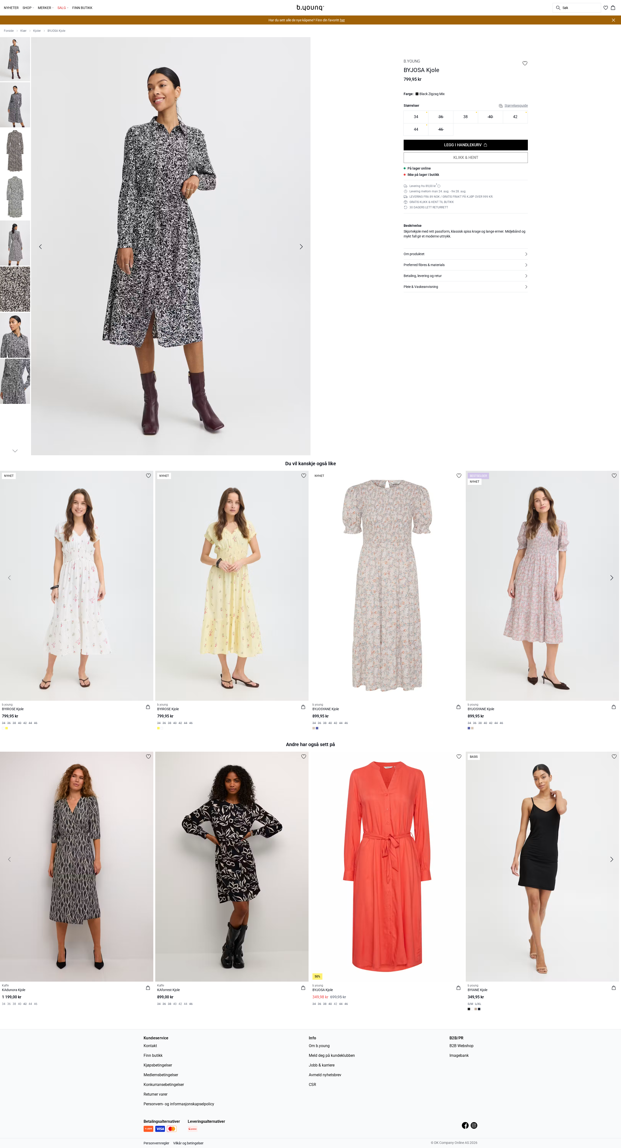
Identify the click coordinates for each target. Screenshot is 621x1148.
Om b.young (319, 1045)
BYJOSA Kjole (56, 31)
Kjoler (37, 31)
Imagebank (459, 1055)
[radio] (416, 117)
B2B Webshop (461, 1045)
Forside (9, 31)
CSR (312, 1084)
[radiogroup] (466, 123)
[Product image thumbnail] (15, 58)
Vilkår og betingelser (188, 1143)
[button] (466, 254)
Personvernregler (156, 1143)
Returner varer (155, 1094)
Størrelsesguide (516, 105)
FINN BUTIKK (82, 8)
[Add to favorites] (525, 63)
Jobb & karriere (322, 1065)
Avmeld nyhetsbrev (325, 1075)
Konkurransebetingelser (164, 1084)
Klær (23, 31)
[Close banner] (613, 20)
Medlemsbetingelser (161, 1075)
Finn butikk (153, 1055)
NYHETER (11, 8)
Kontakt (150, 1045)
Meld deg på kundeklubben (332, 1055)
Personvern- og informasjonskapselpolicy (179, 1104)
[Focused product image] (170, 246)
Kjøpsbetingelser (158, 1065)
